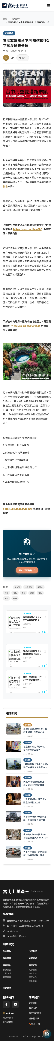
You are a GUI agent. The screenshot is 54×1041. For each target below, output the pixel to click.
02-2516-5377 (14, 930)
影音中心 (33, 977)
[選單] (48, 5)
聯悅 (6, 592)
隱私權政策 (34, 1018)
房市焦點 (7, 950)
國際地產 (33, 957)
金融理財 (7, 973)
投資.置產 (29, 587)
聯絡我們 (33, 1007)
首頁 (5, 18)
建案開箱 (7, 977)
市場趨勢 (16, 18)
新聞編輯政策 (35, 1013)
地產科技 (33, 973)
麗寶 (6, 598)
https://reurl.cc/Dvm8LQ (25, 326)
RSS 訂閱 (35, 1023)
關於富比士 (34, 1002)
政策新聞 (7, 957)
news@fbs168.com (16, 936)
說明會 (40, 587)
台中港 (17, 587)
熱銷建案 (7, 987)
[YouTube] (15, 1004)
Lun (12, 57)
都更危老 (7, 969)
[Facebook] (6, 1004)
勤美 (15, 598)
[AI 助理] (47, 1033)
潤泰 (23, 592)
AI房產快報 (8, 1022)
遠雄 (32, 592)
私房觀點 (33, 969)
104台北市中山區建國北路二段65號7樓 (25, 925)
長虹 (15, 592)
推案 (5, 186)
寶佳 (40, 592)
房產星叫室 (8, 1017)
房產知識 (33, 980)
